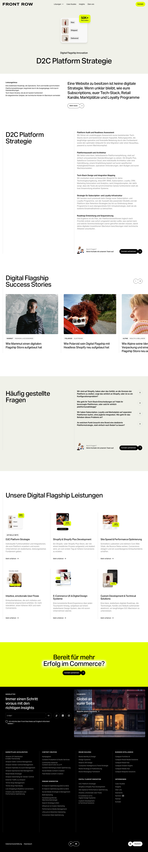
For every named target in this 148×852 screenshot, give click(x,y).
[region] (75, 323)
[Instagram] (69, 716)
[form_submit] (48, 716)
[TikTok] (57, 716)
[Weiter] (140, 281)
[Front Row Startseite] (18, 4)
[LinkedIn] (63, 716)
